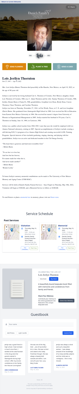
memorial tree (25, 197)
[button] (12, 230)
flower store (54, 197)
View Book (43, 279)
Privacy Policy (34, 385)
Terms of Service (44, 385)
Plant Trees (34, 248)
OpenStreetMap (41, 388)
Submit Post (68, 333)
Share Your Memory (66, 300)
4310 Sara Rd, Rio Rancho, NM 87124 (31, 243)
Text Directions (25, 248)
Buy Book (54, 279)
